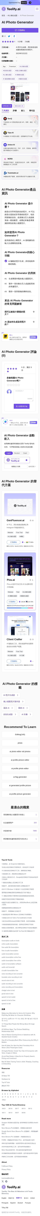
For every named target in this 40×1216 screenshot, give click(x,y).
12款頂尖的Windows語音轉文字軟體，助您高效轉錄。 (19, 921)
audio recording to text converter (12, 984)
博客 (3, 1072)
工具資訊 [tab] (5, 111)
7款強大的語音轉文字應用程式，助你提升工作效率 (18, 867)
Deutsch (20, 1203)
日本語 (32, 1198)
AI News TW (6, 1076)
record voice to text (8, 980)
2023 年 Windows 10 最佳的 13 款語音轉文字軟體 (18, 889)
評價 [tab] (15, 111)
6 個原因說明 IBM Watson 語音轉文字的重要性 (17, 914)
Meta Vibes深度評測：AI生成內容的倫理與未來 (17, 1150)
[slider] (8, 41)
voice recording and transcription (12, 987)
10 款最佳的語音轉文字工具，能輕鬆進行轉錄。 (17, 870)
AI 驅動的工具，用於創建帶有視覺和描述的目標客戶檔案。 (20, 645)
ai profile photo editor (20, 768)
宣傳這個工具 (7, 106)
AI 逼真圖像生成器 (9, 79)
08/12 (30, 1108)
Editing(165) (20, 734)
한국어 (26, 1198)
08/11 (4, 1113)
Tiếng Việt (5, 1207)
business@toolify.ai (8, 1178)
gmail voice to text (7, 994)
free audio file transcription (10, 947)
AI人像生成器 (7, 75)
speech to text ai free (8, 1000)
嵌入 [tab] (23, 111)
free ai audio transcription (10, 950)
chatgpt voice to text (8, 990)
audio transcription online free (11, 957)
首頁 (3, 15)
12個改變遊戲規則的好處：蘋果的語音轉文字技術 (17, 924)
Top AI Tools (6, 1082)
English (4, 1198)
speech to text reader (8, 997)
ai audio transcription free (10, 970)
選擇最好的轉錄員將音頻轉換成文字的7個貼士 (16, 892)
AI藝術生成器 (22, 79)
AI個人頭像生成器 (21, 70)
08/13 (23, 1108)
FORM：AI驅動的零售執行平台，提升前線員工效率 (18, 1140)
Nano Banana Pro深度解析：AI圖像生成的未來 (17, 1128)
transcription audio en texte (10, 940)
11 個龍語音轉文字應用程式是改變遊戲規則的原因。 (18, 896)
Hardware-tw (6, 1079)
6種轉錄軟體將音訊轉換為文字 (11, 908)
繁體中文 (19, 1198)
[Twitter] (3, 1181)
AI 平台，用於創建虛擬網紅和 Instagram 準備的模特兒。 (17, 526)
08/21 (4, 1108)
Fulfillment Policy (7, 1166)
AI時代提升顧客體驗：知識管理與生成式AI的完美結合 (19, 1143)
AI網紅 (21, 536)
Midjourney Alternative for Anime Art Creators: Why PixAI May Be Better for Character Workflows (18, 1014)
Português (5, 1203)
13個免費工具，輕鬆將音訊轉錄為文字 (14, 874)
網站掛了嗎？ (6, 1086)
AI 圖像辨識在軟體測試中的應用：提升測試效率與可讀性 (20, 1153)
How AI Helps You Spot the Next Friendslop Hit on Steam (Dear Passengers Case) (18, 1046)
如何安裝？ (32, 466)
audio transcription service (10, 954)
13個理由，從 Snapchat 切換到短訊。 (14, 864)
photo (20, 743)
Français (28, 1203)
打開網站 (13, 542)
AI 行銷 (21, 655)
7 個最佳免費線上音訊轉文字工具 (12, 882)
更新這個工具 (19, 106)
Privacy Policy (6, 1169)
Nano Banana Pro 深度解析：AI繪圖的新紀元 (16, 1137)
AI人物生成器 (12, 15)
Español (13, 1203)
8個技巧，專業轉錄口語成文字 (11, 911)
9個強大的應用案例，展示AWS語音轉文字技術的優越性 (19, 928)
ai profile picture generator (20, 794)
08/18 (10, 1108)
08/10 (10, 1113)
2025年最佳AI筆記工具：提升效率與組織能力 (16, 1147)
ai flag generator (20, 777)
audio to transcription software (11, 964)
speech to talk (6, 1004)
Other (4, 1100)
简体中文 (11, 1198)
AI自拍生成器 (7, 70)
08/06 (23, 1113)
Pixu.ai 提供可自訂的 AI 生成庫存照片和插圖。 (20, 585)
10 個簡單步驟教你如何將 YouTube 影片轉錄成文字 (18, 931)
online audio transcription (10, 944)
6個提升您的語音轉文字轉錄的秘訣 (13, 899)
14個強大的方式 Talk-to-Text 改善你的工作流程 (17, 918)
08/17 (17, 1108)
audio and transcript (8, 967)
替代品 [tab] (32, 111)
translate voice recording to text (12, 977)
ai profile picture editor (20, 760)
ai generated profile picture (20, 785)
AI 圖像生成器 (19, 75)
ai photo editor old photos (20, 751)
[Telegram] (6, 1181)
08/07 (17, 1113)
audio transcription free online (11, 960)
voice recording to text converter (12, 974)
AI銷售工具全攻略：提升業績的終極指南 (14, 1156)
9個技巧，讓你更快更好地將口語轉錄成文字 (16, 886)
